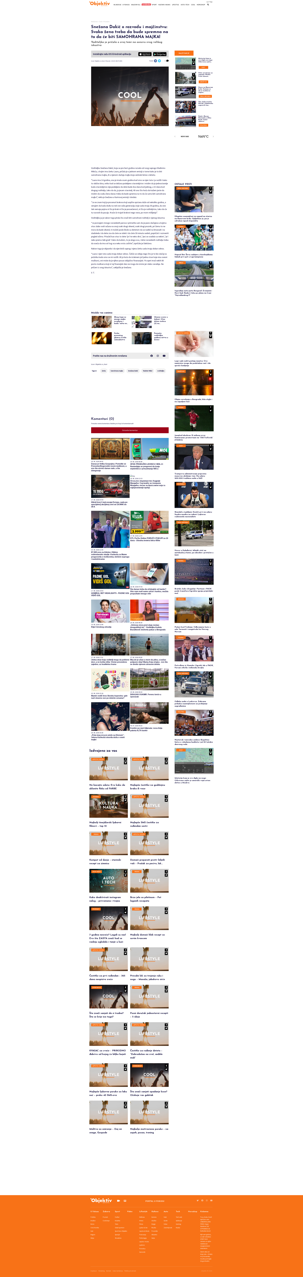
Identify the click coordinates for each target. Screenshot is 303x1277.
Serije (153, 1238)
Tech (178, 1212)
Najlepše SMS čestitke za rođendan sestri (144, 824)
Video (129, 1212)
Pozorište (155, 1231)
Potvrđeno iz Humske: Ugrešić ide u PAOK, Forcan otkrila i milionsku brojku (194, 667)
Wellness (142, 1217)
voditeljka (160, 371)
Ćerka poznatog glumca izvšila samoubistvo (120, 337)
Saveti (165, 1221)
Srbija (181, 263)
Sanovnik (142, 1252)
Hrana (96, 834)
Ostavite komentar (130, 430)
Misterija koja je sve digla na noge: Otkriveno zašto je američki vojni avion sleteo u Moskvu (192, 780)
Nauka (178, 1228)
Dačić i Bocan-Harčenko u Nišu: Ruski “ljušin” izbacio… (204, 118)
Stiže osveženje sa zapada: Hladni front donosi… (205, 74)
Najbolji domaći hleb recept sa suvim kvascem (147, 937)
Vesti (165, 1217)
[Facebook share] (155, 60)
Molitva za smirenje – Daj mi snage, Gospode (105, 1131)
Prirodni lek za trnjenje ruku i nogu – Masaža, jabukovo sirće (147, 978)
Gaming (178, 1224)
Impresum (94, 1271)
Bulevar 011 (135, 4)
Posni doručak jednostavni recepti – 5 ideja (149, 1015)
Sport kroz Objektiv (121, 1231)
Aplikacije (179, 1221)
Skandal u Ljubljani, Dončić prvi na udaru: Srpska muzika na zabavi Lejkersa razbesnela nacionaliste (193, 514)
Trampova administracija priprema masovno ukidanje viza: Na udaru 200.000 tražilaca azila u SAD (190, 476)
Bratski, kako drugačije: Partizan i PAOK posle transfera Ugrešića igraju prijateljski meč (194, 591)
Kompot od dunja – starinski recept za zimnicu (105, 862)
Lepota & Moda (144, 1231)
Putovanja (142, 1235)
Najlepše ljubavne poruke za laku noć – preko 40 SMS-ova (108, 1093)
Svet (203, 67)
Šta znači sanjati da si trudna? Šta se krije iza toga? (106, 1015)
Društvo (203, 82)
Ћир (210, 2)
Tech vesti (96, 871)
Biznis (92, 1224)
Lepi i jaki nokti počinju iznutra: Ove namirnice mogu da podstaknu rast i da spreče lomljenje (192, 363)
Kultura (155, 1212)
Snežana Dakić (133, 371)
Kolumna (204, 1212)
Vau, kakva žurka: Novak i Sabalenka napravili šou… (205, 103)
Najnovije (117, 4)
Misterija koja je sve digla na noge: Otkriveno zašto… (205, 60)
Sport (154, 4)
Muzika (154, 1228)
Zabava (106, 1212)
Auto (166, 1212)
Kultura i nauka (164, 4)
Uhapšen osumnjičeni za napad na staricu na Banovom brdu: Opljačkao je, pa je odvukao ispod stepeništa (193, 218)
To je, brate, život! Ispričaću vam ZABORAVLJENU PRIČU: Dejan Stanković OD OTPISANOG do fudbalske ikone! (206, 1224)
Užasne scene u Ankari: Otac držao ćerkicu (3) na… (161, 320)
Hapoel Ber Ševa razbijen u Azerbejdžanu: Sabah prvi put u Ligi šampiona (194, 256)
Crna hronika (205, 96)
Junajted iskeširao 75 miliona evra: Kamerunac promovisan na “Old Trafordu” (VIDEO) (194, 438)
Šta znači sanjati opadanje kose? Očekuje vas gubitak (148, 1093)
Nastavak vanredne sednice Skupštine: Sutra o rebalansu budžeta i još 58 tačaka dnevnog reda (194, 742)
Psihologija (143, 1238)
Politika (203, 125)
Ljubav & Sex (143, 1228)
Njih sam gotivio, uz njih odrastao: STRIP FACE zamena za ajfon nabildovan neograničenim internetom (205, 1241)
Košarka (181, 484)
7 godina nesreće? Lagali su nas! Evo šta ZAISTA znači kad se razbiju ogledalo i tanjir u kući (107, 938)
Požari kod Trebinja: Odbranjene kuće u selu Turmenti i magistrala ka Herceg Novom (193, 629)
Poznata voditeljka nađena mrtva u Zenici (161, 337)
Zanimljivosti (168, 1228)
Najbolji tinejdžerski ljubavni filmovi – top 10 (105, 824)
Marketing (101, 1271)
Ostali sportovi (119, 1228)
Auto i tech (185, 4)
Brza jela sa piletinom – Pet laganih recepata (145, 899)
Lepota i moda (98, 759)
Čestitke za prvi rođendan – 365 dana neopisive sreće (107, 978)
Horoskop (201, 4)
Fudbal (181, 226)
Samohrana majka (117, 371)
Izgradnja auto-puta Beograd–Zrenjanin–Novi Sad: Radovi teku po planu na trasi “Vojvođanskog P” (193, 293)
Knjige (153, 1224)
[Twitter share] (159, 60)
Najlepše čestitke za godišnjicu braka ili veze (147, 787)
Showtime (118, 1238)
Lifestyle (175, 4)
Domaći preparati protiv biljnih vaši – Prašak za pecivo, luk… (147, 862)
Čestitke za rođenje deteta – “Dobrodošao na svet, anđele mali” (146, 1054)
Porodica (142, 1249)
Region (181, 599)
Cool (193, 4)
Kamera (96, 797)
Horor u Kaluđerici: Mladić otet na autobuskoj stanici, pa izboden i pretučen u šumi (194, 553)
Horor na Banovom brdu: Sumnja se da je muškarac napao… (205, 90)
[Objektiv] (99, 4)
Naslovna (94, 21)
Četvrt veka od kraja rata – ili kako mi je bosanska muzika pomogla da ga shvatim (206, 1256)
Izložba (154, 1221)
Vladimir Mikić (147, 371)
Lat (208, 2)
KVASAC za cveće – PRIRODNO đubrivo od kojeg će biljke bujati (107, 1052)
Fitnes (141, 1224)
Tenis (116, 1224)
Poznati (106, 21)
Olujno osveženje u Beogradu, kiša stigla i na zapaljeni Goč (193, 400)
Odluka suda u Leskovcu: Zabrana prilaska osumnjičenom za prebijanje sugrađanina (191, 704)
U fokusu (126, 4)
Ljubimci (142, 1245)
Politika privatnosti (130, 1271)
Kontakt (108, 1271)
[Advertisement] (130, 147)
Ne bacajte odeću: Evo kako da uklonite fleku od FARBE (107, 787)
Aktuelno (154, 1235)
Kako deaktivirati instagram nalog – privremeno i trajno (105, 899)
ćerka (104, 371)
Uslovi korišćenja (118, 1271)
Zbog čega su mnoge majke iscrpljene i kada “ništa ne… (121, 320)
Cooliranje (106, 1221)
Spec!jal (117, 1235)
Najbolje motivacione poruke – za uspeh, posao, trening (149, 1131)
